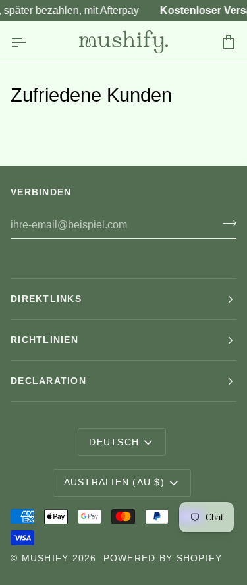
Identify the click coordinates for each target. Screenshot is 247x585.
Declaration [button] (48, 380)
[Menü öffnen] (30, 42)
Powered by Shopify (163, 558)
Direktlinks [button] (46, 298)
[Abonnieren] (225, 222)
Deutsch (114, 442)
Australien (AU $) (114, 482)
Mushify (45, 558)
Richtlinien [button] (44, 339)
